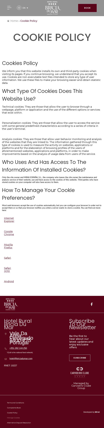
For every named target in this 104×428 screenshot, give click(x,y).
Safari (7, 257)
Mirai (97, 412)
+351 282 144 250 (18, 348)
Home (14, 20)
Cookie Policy (12, 413)
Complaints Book (14, 408)
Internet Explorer (9, 220)
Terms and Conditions (15, 403)
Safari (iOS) (7, 270)
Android (9, 281)
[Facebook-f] (91, 304)
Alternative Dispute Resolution (19, 423)
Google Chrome (9, 233)
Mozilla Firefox (8, 246)
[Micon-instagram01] (98, 304)
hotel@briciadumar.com (20, 358)
